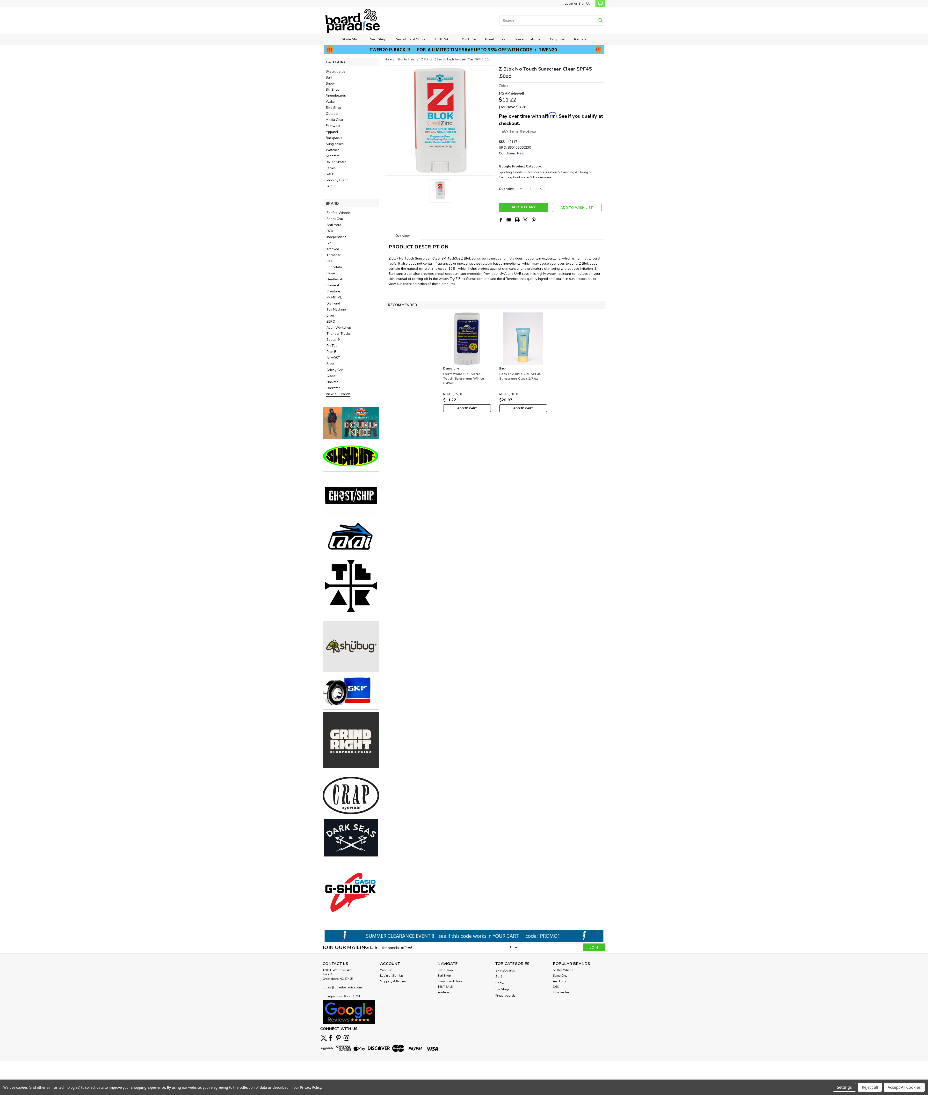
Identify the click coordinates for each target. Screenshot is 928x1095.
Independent (336, 237)
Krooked (332, 249)
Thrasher (333, 255)
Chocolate (334, 267)
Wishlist (386, 970)
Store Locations (527, 39)
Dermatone (451, 368)
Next (491, 120)
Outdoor (332, 113)
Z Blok (425, 59)
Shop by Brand (337, 180)
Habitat (332, 382)
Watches (333, 150)
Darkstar (333, 388)
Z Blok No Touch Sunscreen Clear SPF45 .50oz (463, 59)
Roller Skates (336, 162)
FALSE (330, 186)
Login (569, 3)
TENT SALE (443, 39)
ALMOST (333, 357)
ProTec (331, 345)
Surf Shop (378, 39)
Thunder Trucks (338, 333)
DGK (329, 231)
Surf (329, 77)
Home (388, 59)
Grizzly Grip (335, 370)
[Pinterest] (533, 220)
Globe (331, 376)
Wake (330, 101)
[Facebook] (500, 220)
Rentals (580, 39)
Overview (402, 236)
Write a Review (518, 132)
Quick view (467, 361)
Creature (333, 291)
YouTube (469, 39)
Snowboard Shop (410, 39)
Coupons (557, 39)
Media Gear (334, 119)
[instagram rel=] (346, 1038)
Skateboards (335, 71)
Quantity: (506, 189)
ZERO (330, 321)
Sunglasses (335, 144)
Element (332, 285)
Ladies (331, 168)
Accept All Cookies (904, 1087)
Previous (389, 120)
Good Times (495, 39)
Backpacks (334, 138)
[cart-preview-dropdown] (599, 3)
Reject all (870, 1087)
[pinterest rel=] (338, 1038)
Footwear (333, 125)
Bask (502, 368)
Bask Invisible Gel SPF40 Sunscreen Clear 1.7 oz (520, 376)
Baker (330, 273)
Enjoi (330, 315)
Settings (844, 1087)
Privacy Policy (310, 1087)
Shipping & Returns (393, 981)
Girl (329, 243)
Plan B (331, 351)
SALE (330, 174)
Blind (330, 364)
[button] (351, 423)
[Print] (517, 220)
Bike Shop (333, 107)
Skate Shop (351, 39)
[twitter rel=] (324, 1038)
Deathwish (334, 279)
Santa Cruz (334, 219)
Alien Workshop (338, 327)
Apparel (332, 132)
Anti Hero (333, 225)
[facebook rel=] (330, 1038)
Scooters (333, 156)
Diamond (333, 303)
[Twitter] (525, 220)
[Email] (509, 220)
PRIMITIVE (334, 297)
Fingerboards (336, 95)
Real (330, 261)
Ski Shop (332, 89)
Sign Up (585, 3)
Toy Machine (336, 309)
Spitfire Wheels (338, 212)
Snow (330, 83)
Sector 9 (333, 339)
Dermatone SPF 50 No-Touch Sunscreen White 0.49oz (463, 378)
